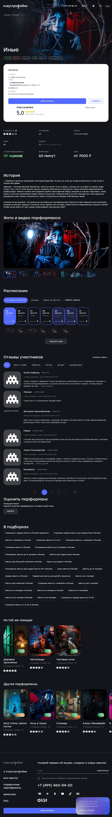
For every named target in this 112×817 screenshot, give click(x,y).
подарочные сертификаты (12, 786)
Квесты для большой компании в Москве (23, 562)
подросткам (26, 58)
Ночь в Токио (38, 723)
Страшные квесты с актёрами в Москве (55, 583)
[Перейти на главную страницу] (15, 6)
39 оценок (13, 156)
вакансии (10, 794)
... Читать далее (45, 386)
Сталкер (61, 723)
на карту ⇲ (13, 88)
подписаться (102, 771)
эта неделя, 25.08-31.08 (15, 300)
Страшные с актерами (55, 58)
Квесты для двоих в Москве (59, 562)
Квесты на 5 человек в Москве (18, 598)
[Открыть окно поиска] (100, 6)
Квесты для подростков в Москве (65, 554)
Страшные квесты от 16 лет (48, 540)
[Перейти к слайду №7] (89, 274)
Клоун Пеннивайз (94, 723)
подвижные (42, 58)
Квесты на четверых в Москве (18, 590)
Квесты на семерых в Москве (50, 590)
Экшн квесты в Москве (67, 569)
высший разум (76, 365)
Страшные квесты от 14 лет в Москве (21, 605)
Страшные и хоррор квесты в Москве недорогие (27, 533)
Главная (7, 15)
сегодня (34, 300)
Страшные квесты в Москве (17, 547)
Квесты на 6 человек (84, 576)
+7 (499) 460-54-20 (69, 6)
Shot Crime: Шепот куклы (15, 725)
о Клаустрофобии (15, 772)
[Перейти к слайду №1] (10, 274)
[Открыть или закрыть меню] (107, 6)
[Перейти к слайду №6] (76, 274)
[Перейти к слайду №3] (36, 274)
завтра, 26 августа (51, 300)
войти (84, 6)
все (7, 365)
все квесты (11, 778)
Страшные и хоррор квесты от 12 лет (77, 598)
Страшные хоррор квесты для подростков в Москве (77, 533)
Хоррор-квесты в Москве (16, 576)
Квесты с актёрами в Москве (18, 540)
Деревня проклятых (10, 661)
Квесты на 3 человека (78, 590)
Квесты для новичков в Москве (19, 583)
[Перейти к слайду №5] (62, 274)
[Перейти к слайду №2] (23, 274)
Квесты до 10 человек (92, 569)
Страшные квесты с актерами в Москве (83, 540)
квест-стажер (20, 365)
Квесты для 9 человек (88, 583)
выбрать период (72, 300)
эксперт (60, 365)
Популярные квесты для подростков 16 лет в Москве (28, 569)
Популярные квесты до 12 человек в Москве (54, 547)
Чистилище (37, 659)
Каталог (15, 15)
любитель (36, 365)
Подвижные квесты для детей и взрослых (51, 576)
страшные (17, 58)
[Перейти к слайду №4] (49, 274)
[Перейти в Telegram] (93, 6)
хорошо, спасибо (86, 810)
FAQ (6, 801)
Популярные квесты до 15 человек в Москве (25, 554)
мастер (49, 365)
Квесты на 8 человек (47, 598)
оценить (10, 511)
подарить (96, 101)
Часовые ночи (65, 659)
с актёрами (7, 58)
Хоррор (34, 58)
